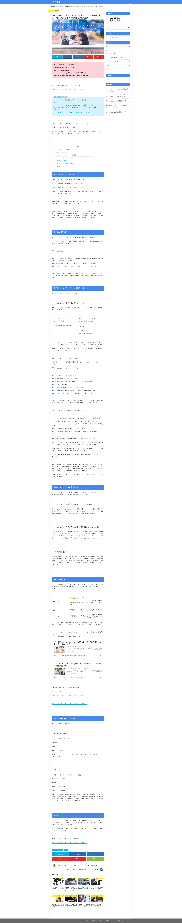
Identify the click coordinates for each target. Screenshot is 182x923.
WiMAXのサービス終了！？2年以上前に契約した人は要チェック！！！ (117, 106)
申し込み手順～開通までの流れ (65, 163)
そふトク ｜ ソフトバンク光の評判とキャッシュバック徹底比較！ (107, 920)
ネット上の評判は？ (62, 152)
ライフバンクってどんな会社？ (65, 149)
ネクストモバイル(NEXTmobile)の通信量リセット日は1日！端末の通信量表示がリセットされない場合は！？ (117, 89)
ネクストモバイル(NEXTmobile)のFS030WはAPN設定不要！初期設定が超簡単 (117, 101)
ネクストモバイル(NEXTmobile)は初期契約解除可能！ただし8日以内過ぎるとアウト (117, 95)
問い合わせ (108, 79)
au (106, 46)
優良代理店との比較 (62, 160)
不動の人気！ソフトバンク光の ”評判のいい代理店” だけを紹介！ (68, 89)
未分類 (108, 69)
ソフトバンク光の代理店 (58, 850)
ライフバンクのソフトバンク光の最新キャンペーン (70, 155)
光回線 (66, 850)
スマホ (108, 50)
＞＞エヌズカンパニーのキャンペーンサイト (72, 113)
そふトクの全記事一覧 (111, 37)
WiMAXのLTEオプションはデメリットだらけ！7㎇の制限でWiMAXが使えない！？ (116, 112)
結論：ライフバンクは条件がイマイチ (66, 157)
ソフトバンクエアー (111, 53)
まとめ (58, 166)
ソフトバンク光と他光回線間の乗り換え (116, 57)
